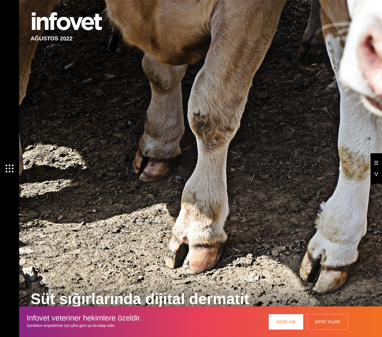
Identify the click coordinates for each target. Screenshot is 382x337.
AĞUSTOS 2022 (52, 38)
